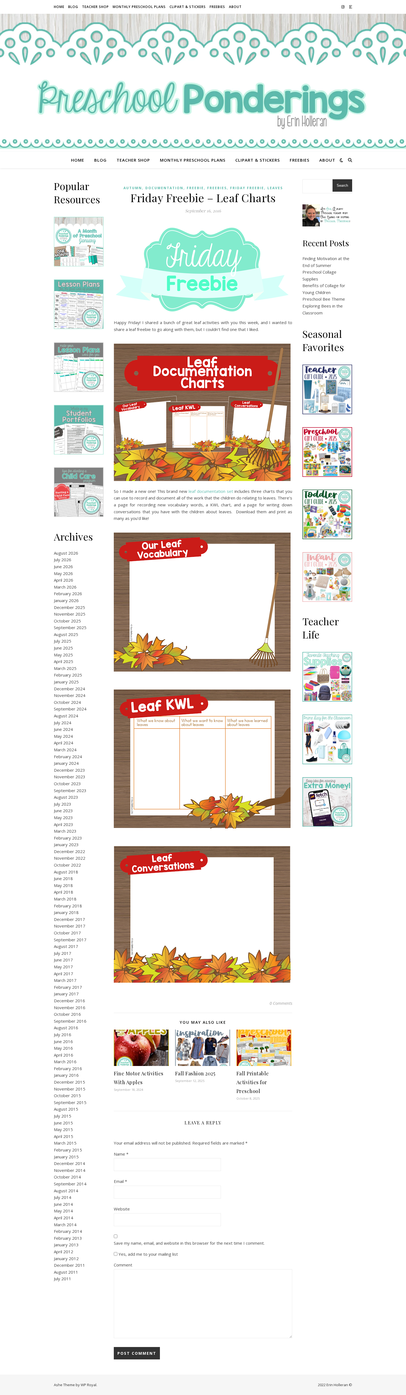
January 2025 (66, 682)
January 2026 (66, 600)
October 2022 (67, 865)
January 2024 (66, 763)
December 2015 (69, 1082)
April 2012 (63, 1251)
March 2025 (65, 668)
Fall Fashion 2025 (195, 1073)
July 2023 (62, 804)
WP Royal (88, 1384)
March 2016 (65, 1061)
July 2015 (62, 1116)
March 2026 (65, 587)
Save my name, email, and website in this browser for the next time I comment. (189, 1243)
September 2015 (70, 1102)
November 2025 (69, 614)
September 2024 (70, 709)
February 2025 (68, 675)
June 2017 (63, 960)
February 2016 (68, 1068)
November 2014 (69, 1170)
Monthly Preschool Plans (139, 6)
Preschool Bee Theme (323, 299)
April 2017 (63, 973)
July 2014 (62, 1197)
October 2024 (67, 702)
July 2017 (62, 953)
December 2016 (69, 1000)
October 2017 (67, 933)
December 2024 (69, 688)
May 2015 (63, 1129)
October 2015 (67, 1095)
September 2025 (70, 627)
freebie (195, 188)
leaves (275, 188)
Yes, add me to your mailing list (147, 1254)
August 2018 (66, 872)
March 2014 (65, 1224)
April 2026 (63, 580)
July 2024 (62, 722)
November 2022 (69, 858)
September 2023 (70, 790)
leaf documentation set (211, 491)
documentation (164, 188)
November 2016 (69, 1007)
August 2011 (66, 1272)
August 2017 (66, 946)
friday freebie (247, 188)
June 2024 (63, 729)
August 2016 (66, 1027)
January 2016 (66, 1075)
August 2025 (66, 634)
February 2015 (68, 1150)
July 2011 (62, 1278)
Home (59, 6)
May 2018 (63, 885)
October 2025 (67, 621)
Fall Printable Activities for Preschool (252, 1082)
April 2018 (63, 892)
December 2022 (69, 851)
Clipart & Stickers (188, 6)
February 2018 (68, 905)
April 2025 (63, 661)
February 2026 (68, 593)
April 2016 (63, 1055)
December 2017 (69, 919)
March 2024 (65, 749)
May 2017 (63, 966)
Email (120, 1181)
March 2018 (65, 899)
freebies (217, 188)
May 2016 (63, 1048)
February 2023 (68, 838)
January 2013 (66, 1244)
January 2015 (66, 1156)
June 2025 (63, 648)
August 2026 (66, 553)
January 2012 (66, 1258)
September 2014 (70, 1183)
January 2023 (66, 844)
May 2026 (63, 573)
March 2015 (65, 1143)
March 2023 (65, 831)
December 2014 (69, 1163)
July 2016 (62, 1034)
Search (342, 185)
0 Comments (281, 1003)
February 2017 (68, 987)
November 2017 (69, 926)
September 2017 (70, 939)
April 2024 (63, 742)
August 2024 (66, 715)
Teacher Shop (95, 6)
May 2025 (63, 655)
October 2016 (67, 1014)
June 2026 (63, 566)
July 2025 (62, 641)
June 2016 (63, 1041)
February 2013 (68, 1238)
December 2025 (69, 607)
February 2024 (68, 756)
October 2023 (67, 783)
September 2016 (70, 1021)
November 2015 (69, 1089)
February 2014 (68, 1231)
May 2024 (63, 736)
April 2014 (63, 1217)
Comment (123, 1265)
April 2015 (63, 1136)
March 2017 (65, 980)
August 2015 (66, 1109)
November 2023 (69, 776)
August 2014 (66, 1190)
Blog (73, 6)
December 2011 (69, 1265)
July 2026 (62, 559)
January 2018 (66, 912)
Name (121, 1154)
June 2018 (63, 878)
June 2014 (63, 1204)
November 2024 (69, 695)
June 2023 (63, 810)
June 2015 (63, 1123)
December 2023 (69, 770)
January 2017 (66, 993)
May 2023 (63, 817)
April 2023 (63, 824)
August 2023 (66, 797)
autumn (132, 188)
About (235, 6)
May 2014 (63, 1211)
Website (122, 1209)
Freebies (217, 6)
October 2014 (67, 1177)
